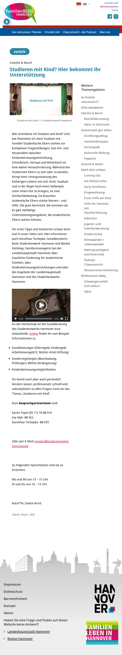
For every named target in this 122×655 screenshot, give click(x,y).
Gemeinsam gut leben (96, 130)
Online (33, 334)
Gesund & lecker (92, 164)
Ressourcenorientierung (98, 270)
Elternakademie (92, 107)
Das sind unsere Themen (27, 32)
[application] (41, 305)
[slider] (38, 318)
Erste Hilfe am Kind (97, 198)
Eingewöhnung (94, 192)
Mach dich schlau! (93, 170)
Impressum (12, 584)
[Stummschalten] (61, 318)
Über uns (105, 32)
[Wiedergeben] (15, 318)
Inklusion (90, 218)
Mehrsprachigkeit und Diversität (96, 252)
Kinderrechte (93, 234)
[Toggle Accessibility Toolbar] (6, 21)
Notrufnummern (109, 6)
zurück (19, 51)
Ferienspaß (92, 147)
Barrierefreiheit (15, 598)
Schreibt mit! (111, 3)
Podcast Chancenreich (93, 262)
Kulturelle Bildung (97, 153)
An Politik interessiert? (90, 99)
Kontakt (10, 606)
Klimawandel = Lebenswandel (94, 242)
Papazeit (90, 158)
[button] (41, 305)
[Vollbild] (66, 318)
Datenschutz (13, 591)
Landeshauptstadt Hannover (28, 631)
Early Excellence (95, 187)
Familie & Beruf (92, 113)
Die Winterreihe (95, 181)
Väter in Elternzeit (97, 124)
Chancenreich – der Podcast (80, 32)
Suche (115, 10)
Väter (88, 292)
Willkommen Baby (93, 276)
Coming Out (92, 175)
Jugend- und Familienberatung (96, 226)
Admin (8, 613)
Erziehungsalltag (96, 136)
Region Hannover (20, 638)
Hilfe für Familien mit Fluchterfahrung (96, 208)
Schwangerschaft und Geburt (96, 283)
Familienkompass (96, 141)
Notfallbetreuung (96, 119)
